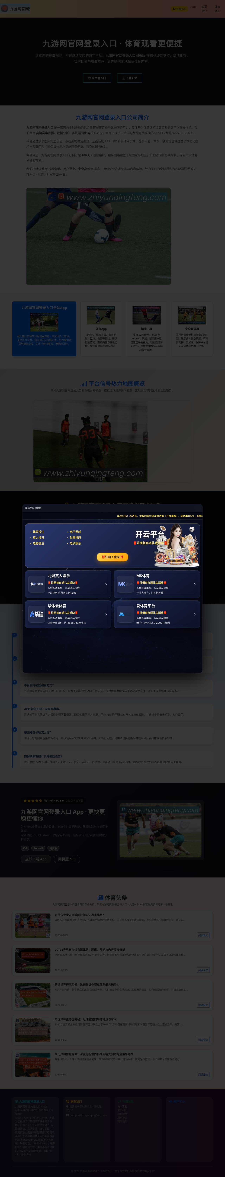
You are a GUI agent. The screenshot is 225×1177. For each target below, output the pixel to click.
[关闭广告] (198, 508)
